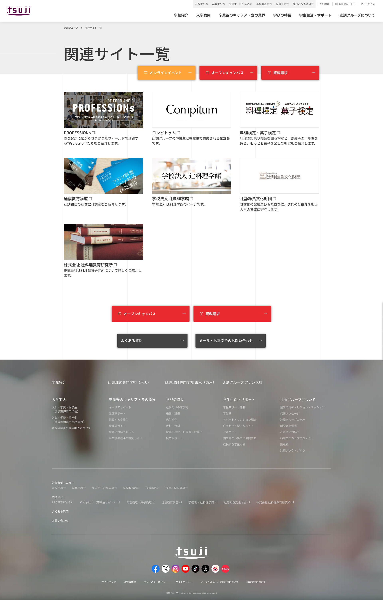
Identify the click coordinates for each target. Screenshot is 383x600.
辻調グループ (71, 27)
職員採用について (256, 581)
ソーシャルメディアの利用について (219, 581)
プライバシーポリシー (156, 581)
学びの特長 (175, 399)
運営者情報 (130, 581)
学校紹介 (59, 382)
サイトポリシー (184, 581)
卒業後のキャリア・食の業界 (132, 399)
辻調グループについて (298, 399)
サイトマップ (109, 581)
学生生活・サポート (239, 399)
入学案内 (59, 399)
